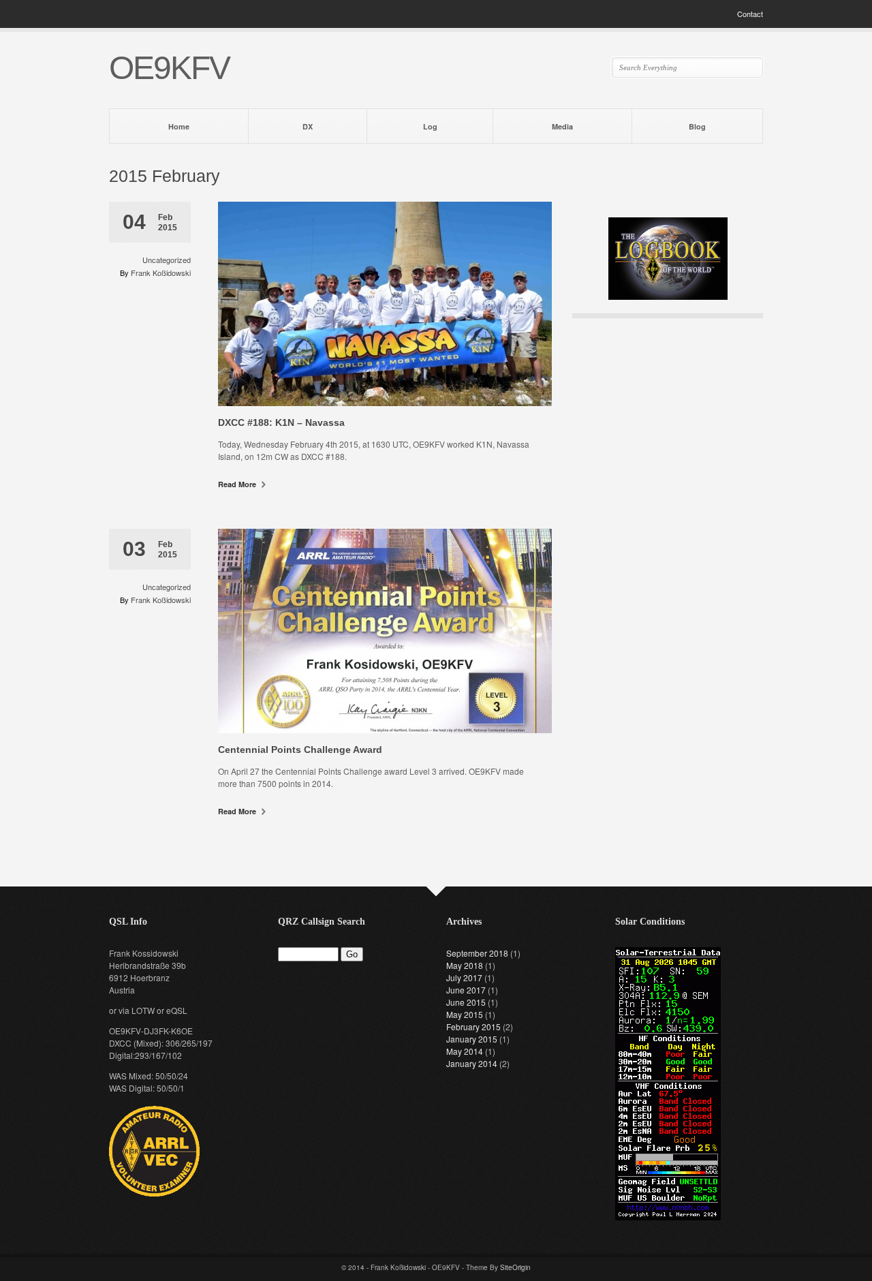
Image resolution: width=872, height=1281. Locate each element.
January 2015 (471, 1039)
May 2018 (464, 965)
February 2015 (473, 1026)
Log (430, 126)
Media (562, 126)
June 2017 (466, 990)
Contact (750, 13)
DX (307, 126)
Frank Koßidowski (161, 272)
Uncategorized (166, 259)
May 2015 (464, 1014)
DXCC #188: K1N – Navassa (281, 422)
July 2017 (464, 977)
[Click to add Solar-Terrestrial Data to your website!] (668, 1216)
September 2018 (477, 953)
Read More (238, 484)
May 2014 (464, 1051)
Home (178, 126)
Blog (697, 126)
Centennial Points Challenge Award (300, 749)
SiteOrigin (515, 1267)
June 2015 (466, 1002)
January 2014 (471, 1063)
